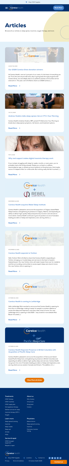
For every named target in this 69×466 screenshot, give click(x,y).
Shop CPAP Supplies (34, 2)
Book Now (59, 8)
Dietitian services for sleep (12, 409)
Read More (12, 86)
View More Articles (34, 380)
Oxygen (7, 415)
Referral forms (31, 421)
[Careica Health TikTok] (60, 458)
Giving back (30, 404)
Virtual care (30, 401)
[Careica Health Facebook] (50, 458)
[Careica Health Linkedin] (55, 458)
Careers (29, 407)
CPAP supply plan (10, 404)
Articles (7, 432)
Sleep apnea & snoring (11, 421)
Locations (29, 458)
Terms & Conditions (18, 461)
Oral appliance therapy (11, 407)
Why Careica (30, 399)
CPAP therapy (9, 399)
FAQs (6, 434)
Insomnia (7, 424)
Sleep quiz (8, 429)
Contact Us (41, 458)
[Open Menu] (7, 7)
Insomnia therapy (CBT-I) (12, 412)
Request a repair (10, 445)
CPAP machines (9, 401)
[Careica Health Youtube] (52, 458)
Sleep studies (9, 426)
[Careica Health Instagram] (58, 458)
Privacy (7, 461)
